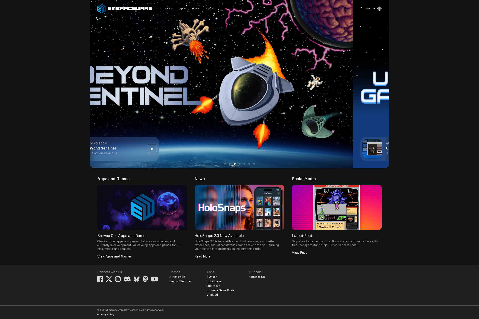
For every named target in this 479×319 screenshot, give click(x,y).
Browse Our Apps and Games (122, 236)
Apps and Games (113, 179)
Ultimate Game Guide (220, 290)
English (371, 8)
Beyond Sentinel (180, 281)
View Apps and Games (114, 256)
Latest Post (302, 236)
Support (210, 8)
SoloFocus (213, 285)
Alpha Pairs (177, 276)
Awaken (211, 276)
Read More (202, 256)
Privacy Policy (105, 314)
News (195, 8)
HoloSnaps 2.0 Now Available (219, 236)
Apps (182, 8)
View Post (299, 253)
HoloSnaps (213, 281)
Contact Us (257, 276)
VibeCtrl (212, 294)
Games (169, 8)
